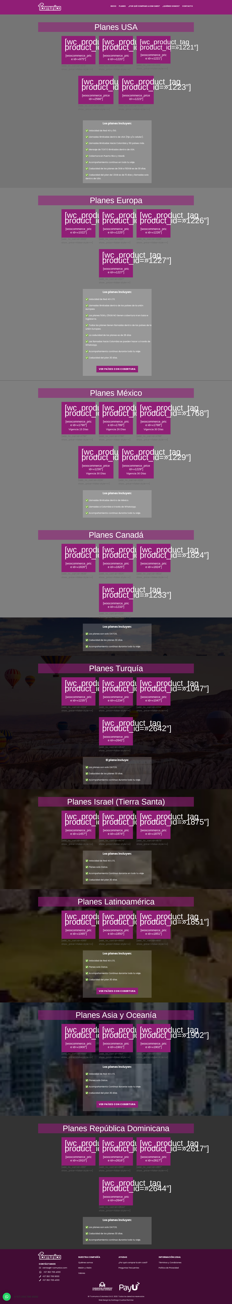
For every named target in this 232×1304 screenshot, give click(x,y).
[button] (7, 1297)
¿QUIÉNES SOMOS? (171, 6)
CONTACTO (187, 6)
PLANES (122, 6)
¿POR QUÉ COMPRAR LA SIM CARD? (144, 6)
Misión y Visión (85, 1267)
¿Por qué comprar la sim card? (133, 1262)
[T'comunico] (49, 9)
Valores (81, 1273)
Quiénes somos (85, 1262)
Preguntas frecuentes (129, 1267)
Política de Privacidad (169, 1267)
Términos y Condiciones (170, 1262)
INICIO (113, 6)
